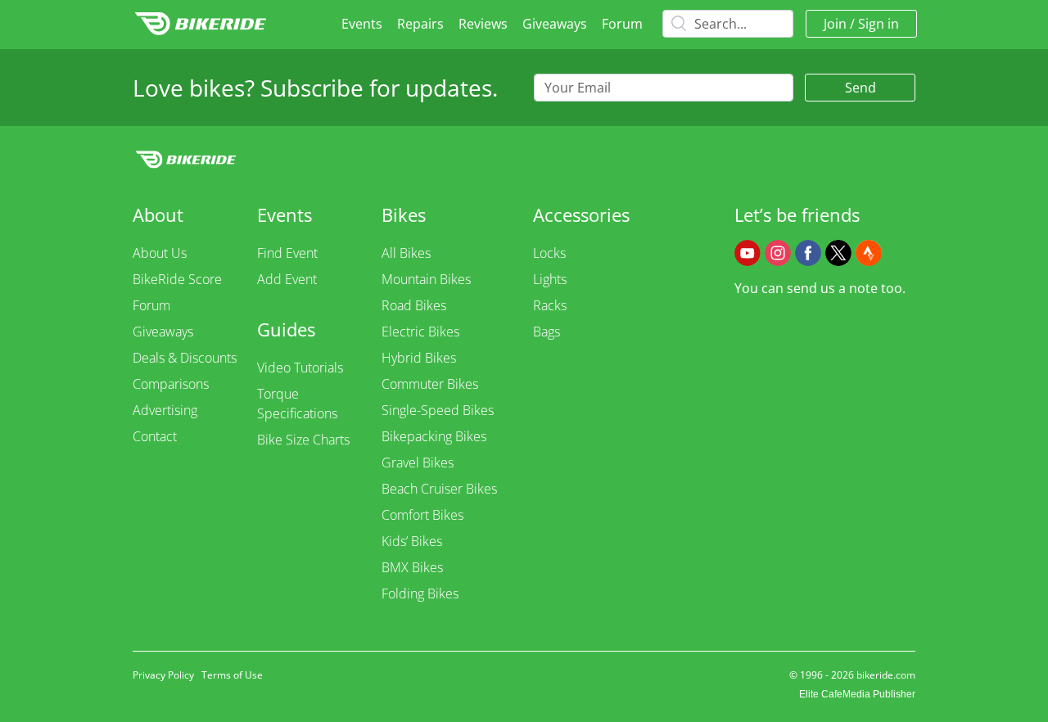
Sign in (878, 24)
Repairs (420, 24)
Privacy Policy (163, 675)
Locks (549, 253)
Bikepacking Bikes (434, 436)
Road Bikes (414, 305)
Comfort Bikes (422, 515)
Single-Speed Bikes (438, 410)
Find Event (287, 253)
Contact (155, 436)
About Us (160, 253)
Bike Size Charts (303, 440)
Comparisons (171, 384)
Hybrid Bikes (419, 358)
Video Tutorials (300, 368)
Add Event (287, 279)
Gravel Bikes (418, 463)
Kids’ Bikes (412, 541)
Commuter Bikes (430, 384)
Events (361, 24)
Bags (546, 332)
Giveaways (554, 24)
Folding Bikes (420, 593)
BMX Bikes (412, 567)
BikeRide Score (177, 279)
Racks (550, 305)
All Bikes (406, 253)
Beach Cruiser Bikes (439, 489)
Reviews (483, 24)
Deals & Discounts (185, 358)
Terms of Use (232, 675)
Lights (550, 279)
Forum (622, 24)
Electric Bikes (420, 332)
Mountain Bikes (426, 279)
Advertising (165, 410)
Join (835, 24)
